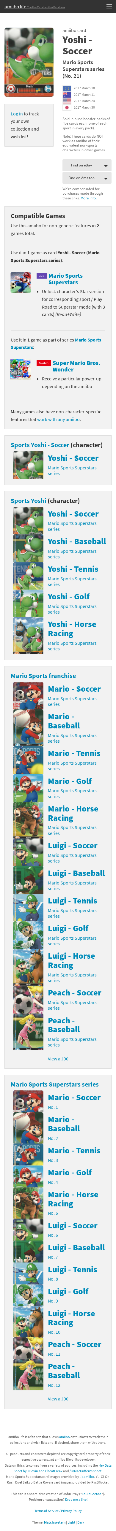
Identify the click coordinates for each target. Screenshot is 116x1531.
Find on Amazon (81, 177)
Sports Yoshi (28, 500)
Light (71, 1522)
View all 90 (58, 1059)
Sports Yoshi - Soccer (40, 445)
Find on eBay (81, 165)
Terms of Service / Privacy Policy (58, 1510)
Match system (54, 1522)
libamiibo (87, 1476)
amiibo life (34, 6)
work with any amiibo (58, 419)
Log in (17, 114)
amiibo (64, 1437)
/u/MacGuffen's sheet (85, 1471)
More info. (89, 198)
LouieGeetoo (91, 1494)
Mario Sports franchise (43, 675)
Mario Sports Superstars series (83, 65)
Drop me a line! (76, 1499)
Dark (80, 1522)
